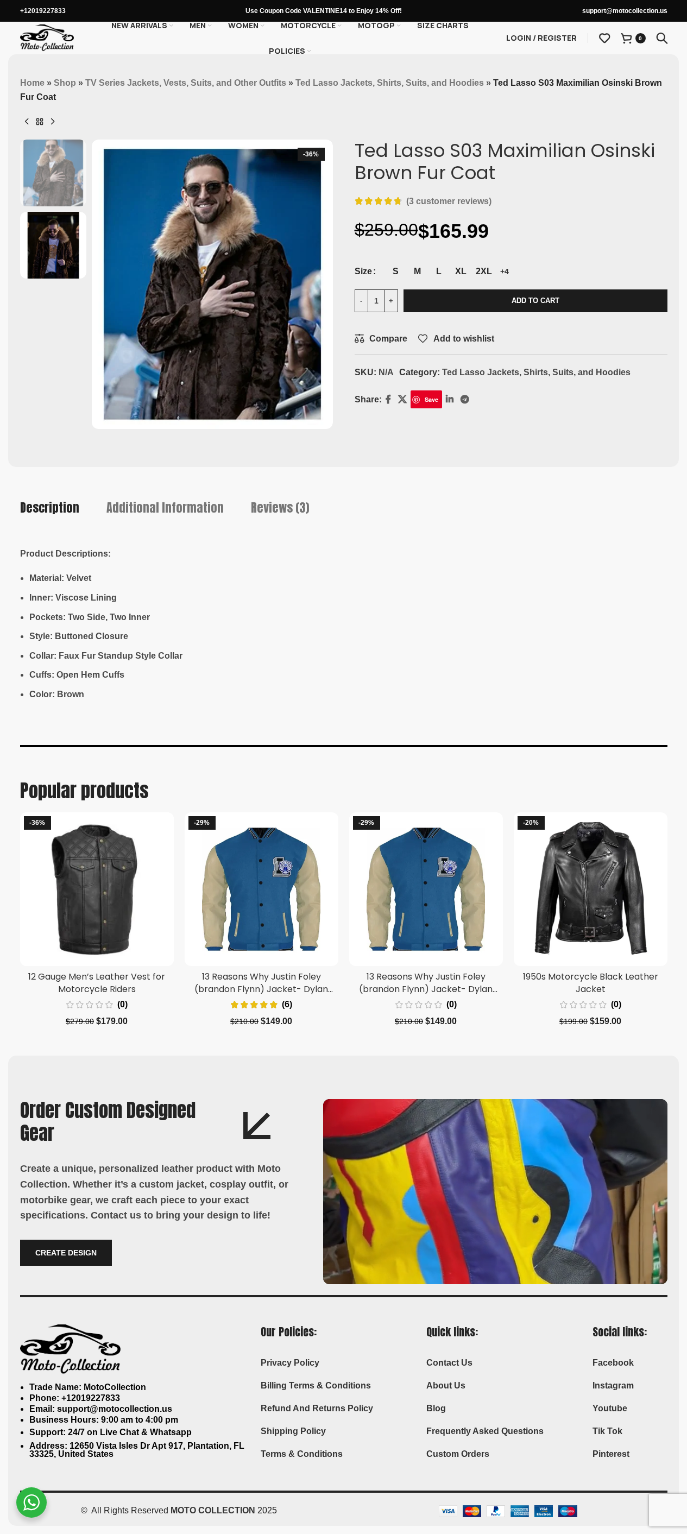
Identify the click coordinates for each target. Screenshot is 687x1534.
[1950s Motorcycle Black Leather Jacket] (590, 889)
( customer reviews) (448, 201)
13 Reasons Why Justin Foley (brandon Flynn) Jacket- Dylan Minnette (261, 988)
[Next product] (52, 122)
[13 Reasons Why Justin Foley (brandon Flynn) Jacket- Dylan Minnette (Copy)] (426, 889)
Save (431, 399)
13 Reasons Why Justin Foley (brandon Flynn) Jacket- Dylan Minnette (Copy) (426, 988)
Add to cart (535, 300)
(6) (287, 1004)
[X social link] (403, 399)
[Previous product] (26, 122)
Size (363, 271)
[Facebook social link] (388, 399)
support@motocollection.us (624, 11)
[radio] (395, 271)
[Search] (662, 38)
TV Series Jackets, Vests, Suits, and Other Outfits (185, 82)
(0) (122, 1004)
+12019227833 (43, 11)
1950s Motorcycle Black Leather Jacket (590, 982)
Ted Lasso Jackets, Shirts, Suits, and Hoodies (389, 82)
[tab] (49, 508)
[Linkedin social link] (449, 399)
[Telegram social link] (464, 399)
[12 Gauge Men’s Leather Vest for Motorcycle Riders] (97, 889)
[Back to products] (39, 122)
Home (32, 82)
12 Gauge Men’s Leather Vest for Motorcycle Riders (96, 982)
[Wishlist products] (604, 38)
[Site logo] (47, 37)
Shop (65, 82)
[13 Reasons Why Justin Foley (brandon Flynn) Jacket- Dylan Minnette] (261, 889)
